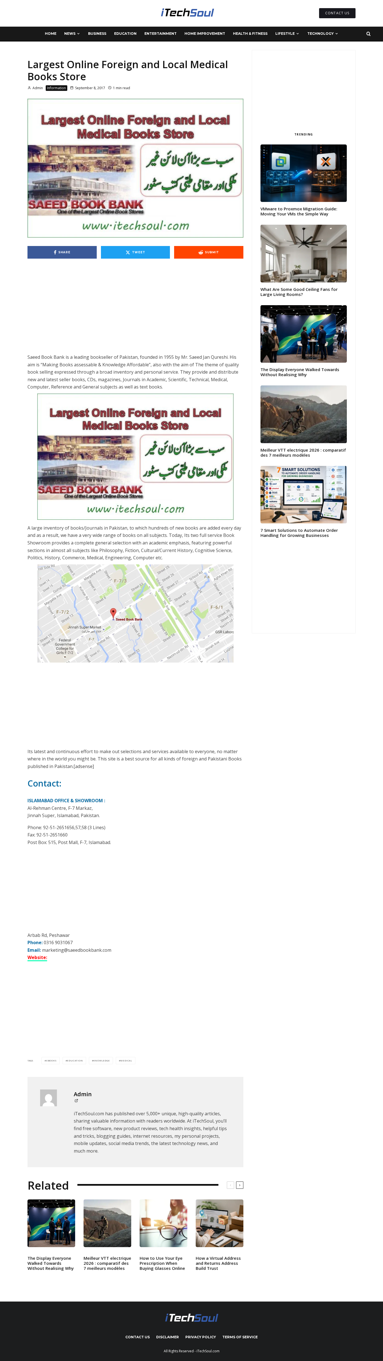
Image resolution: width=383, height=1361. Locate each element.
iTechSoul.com (208, 1351)
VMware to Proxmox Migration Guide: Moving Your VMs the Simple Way (298, 211)
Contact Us (137, 1337)
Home (50, 33)
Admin (37, 88)
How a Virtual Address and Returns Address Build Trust (218, 1263)
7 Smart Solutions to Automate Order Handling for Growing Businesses (299, 533)
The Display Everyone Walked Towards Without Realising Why (50, 1263)
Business (97, 33)
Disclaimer (167, 1337)
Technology (320, 33)
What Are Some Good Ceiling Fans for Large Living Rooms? (299, 292)
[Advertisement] (135, 312)
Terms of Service (240, 1337)
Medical (126, 1060)
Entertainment (160, 33)
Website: (37, 957)
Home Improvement (204, 33)
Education (125, 33)
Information (56, 88)
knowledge (101, 1060)
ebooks (51, 1060)
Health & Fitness (250, 33)
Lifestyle (285, 33)
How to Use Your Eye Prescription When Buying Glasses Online (162, 1263)
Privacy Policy (200, 1337)
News (69, 33)
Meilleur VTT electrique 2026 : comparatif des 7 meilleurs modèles (107, 1263)
